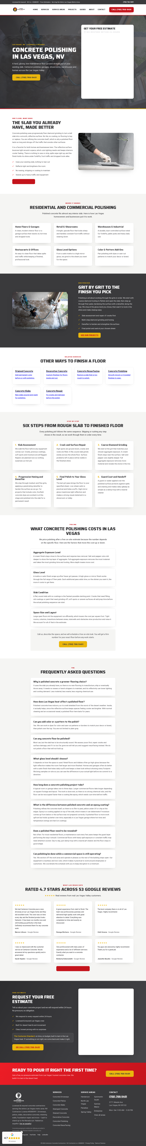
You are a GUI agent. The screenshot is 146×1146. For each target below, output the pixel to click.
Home (35, 9)
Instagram (24, 1135)
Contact (101, 9)
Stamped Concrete (60, 1109)
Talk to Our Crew (24, 181)
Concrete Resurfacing (61, 1125)
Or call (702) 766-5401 (28, 1047)
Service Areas (58, 9)
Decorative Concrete (61, 1117)
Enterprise (98, 1111)
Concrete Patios (59, 1101)
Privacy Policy (89, 1143)
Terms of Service (100, 1143)
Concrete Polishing (60, 1121)
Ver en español (25, 1124)
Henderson (85, 1097)
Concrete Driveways (61, 1097)
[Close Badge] (22, 1132)
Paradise (84, 1108)
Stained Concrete (60, 1113)
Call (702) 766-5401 (121, 9)
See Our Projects (89, 335)
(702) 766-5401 (128, 2)
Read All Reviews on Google (73, 968)
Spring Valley (86, 1112)
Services (45, 9)
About (92, 9)
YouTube (33, 1135)
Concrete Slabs (59, 1105)
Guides (83, 9)
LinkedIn (45, 1135)
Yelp (38, 1135)
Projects (72, 9)
